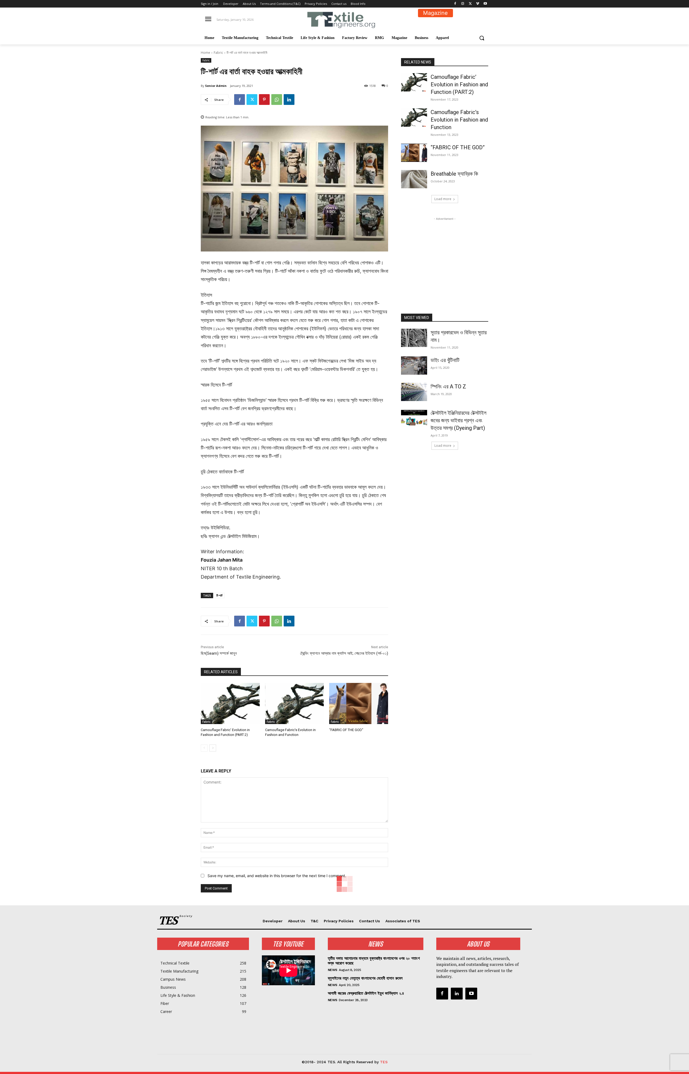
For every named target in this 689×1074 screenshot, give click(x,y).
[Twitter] (470, 4)
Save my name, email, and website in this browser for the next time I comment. (277, 875)
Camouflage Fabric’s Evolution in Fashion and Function (459, 119)
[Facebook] (455, 4)
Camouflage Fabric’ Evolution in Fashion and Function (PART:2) (459, 84)
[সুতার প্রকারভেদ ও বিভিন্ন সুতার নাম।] (414, 338)
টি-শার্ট (219, 595)
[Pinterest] (264, 99)
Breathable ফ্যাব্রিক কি (454, 174)
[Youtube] (485, 4)
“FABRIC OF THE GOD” (346, 730)
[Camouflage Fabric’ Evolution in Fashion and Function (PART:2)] (230, 703)
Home (205, 52)
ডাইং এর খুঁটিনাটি (445, 360)
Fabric (218, 52)
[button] (481, 37)
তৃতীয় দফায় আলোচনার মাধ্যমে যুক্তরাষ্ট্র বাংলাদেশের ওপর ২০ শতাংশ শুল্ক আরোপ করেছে (374, 961)
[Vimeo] (477, 4)
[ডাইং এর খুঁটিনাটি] (414, 365)
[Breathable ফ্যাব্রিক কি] (414, 179)
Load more (442, 199)
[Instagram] (463, 4)
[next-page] (212, 748)
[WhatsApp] (276, 99)
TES (384, 1062)
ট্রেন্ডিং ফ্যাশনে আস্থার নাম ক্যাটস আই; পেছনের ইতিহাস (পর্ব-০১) (344, 653)
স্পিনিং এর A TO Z (448, 386)
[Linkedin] (289, 99)
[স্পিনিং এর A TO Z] (414, 392)
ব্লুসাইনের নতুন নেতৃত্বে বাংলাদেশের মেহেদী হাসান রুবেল (365, 978)
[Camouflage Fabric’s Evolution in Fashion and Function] (294, 703)
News (332, 970)
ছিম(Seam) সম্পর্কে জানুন (219, 653)
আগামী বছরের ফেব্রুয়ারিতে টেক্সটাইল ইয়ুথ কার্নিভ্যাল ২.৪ (366, 993)
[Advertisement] (444, 255)
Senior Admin (216, 86)
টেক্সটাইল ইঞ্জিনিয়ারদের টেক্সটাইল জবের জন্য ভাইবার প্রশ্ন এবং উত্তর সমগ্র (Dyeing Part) (458, 420)
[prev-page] (204, 748)
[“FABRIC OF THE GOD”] (358, 703)
